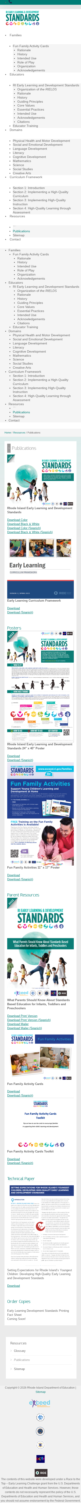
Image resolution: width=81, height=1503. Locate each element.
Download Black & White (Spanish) (30, 532)
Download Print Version (22, 1016)
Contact (15, 239)
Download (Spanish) (20, 612)
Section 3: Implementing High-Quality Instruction (39, 202)
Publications (22, 1360)
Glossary (20, 1351)
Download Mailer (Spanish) (24, 1028)
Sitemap (19, 235)
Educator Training (25, 126)
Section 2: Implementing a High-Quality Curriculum (40, 194)
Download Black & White (23, 524)
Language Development (30, 148)
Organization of (37, 89)
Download (13, 608)
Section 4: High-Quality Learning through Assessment (42, 210)
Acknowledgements (31, 70)
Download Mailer (18, 1024)
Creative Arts (22, 173)
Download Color (17, 520)
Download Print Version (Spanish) (29, 1020)
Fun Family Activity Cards (31, 46)
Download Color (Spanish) (24, 528)
